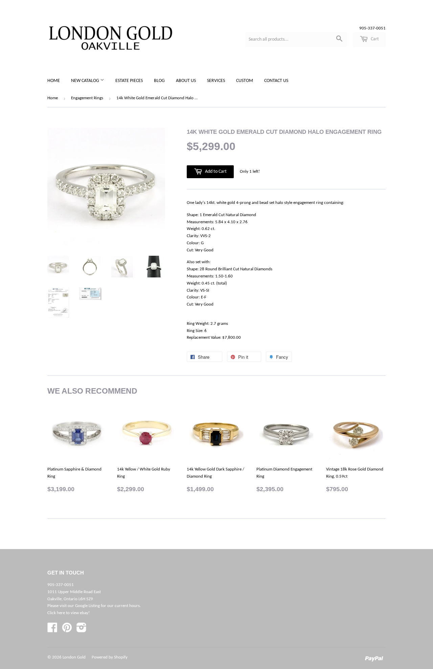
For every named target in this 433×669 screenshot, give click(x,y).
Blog (159, 80)
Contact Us (276, 80)
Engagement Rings (87, 98)
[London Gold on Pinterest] (67, 630)
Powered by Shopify (110, 657)
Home (53, 80)
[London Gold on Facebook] (52, 630)
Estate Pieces (129, 80)
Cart (374, 39)
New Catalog (85, 80)
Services (216, 80)
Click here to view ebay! (68, 613)
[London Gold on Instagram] (81, 630)
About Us (186, 80)
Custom (244, 80)
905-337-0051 (372, 28)
